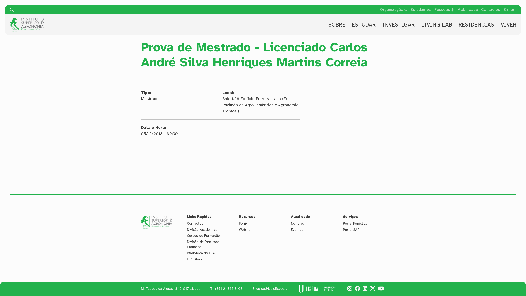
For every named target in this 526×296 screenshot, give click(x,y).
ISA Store (194, 259)
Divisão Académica (202, 230)
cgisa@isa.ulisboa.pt (272, 289)
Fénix (243, 223)
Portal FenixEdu (355, 223)
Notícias (297, 223)
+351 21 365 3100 (228, 289)
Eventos (297, 230)
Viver (508, 24)
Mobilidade (467, 9)
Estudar (364, 24)
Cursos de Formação (203, 236)
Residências (476, 24)
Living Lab (436, 24)
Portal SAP (351, 230)
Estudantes (421, 9)
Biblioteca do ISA (201, 253)
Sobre (336, 24)
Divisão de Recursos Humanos (203, 244)
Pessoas (442, 10)
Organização (391, 10)
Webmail (245, 230)
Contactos (490, 9)
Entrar (508, 9)
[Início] (27, 19)
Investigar (398, 24)
